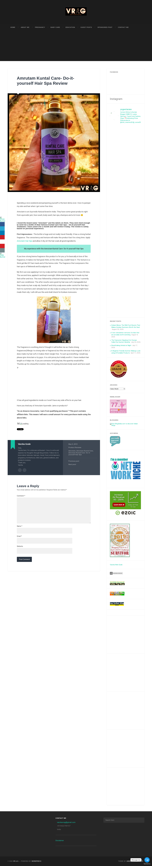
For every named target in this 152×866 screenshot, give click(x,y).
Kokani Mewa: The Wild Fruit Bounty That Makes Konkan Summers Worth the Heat (125, 326)
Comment (21, 496)
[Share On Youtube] (2, 246)
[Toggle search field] (140, 27)
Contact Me (123, 27)
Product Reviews (74, 447)
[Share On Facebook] (2, 224)
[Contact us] (2, 250)
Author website (24, 470)
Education (70, 27)
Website (20, 546)
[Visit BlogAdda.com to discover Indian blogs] (125, 425)
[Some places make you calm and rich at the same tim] (137, 145)
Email (19, 536)
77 (114, 404)
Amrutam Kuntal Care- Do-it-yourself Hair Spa (79, 454)
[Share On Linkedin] (2, 233)
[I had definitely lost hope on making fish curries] (129, 147)
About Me (25, 27)
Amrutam (72, 451)
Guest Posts (86, 27)
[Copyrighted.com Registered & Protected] (116, 574)
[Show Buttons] (2, 221)
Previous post (73, 461)
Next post (72, 464)
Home (12, 27)
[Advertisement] (76, 46)
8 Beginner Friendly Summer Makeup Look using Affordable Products (125, 352)
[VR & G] (76, 12)
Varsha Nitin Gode (116, 565)
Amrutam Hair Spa (24, 241)
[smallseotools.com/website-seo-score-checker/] (118, 377)
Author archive (20, 470)
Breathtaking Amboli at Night (121, 345)
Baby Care (55, 27)
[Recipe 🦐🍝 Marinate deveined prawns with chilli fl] (121, 227)
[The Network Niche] (125, 484)
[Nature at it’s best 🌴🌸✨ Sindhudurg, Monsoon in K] (113, 139)
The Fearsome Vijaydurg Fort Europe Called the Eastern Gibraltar (124, 341)
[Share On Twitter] (2, 228)
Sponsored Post (105, 27)
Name (19, 526)
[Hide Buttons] (2, 257)
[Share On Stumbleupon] (2, 241)
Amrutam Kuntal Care (84, 451)
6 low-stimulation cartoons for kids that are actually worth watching (125, 334)
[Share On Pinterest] (2, 237)
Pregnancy (40, 27)
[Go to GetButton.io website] (147, 864)
